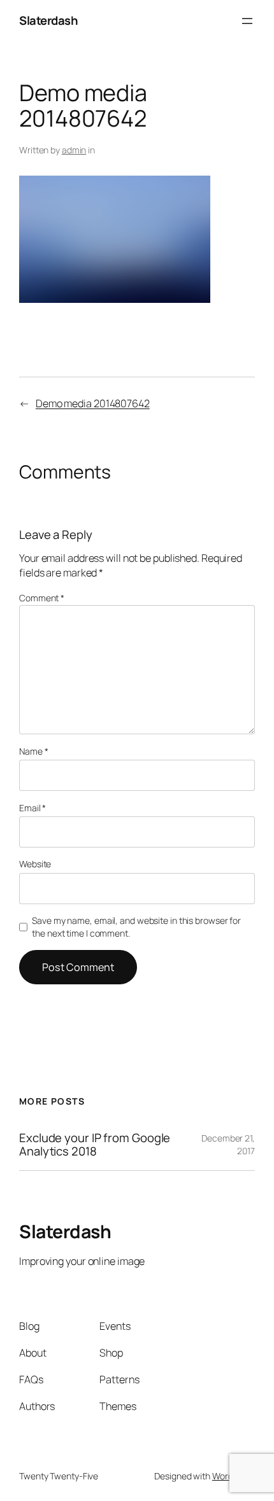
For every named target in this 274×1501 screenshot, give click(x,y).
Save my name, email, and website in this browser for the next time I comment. (136, 926)
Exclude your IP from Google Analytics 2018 (94, 1144)
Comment (41, 598)
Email (32, 808)
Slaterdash (48, 20)
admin (74, 150)
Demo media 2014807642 (93, 403)
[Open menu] (247, 21)
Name (33, 751)
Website (35, 864)
